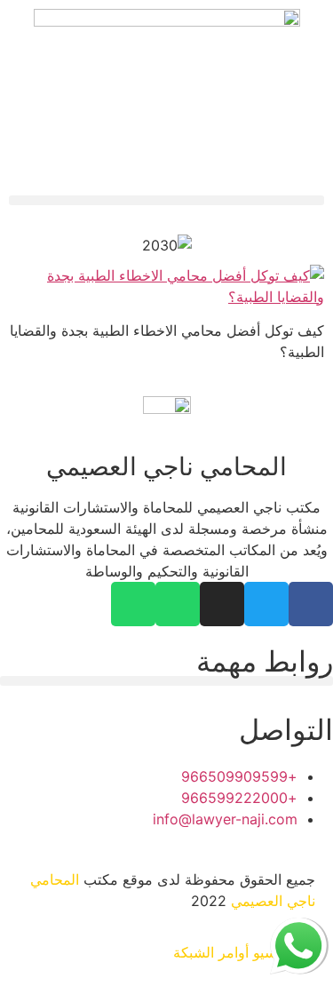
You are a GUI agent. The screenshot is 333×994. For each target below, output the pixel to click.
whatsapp (298, 928)
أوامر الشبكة (211, 952)
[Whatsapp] (177, 604)
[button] (166, 200)
